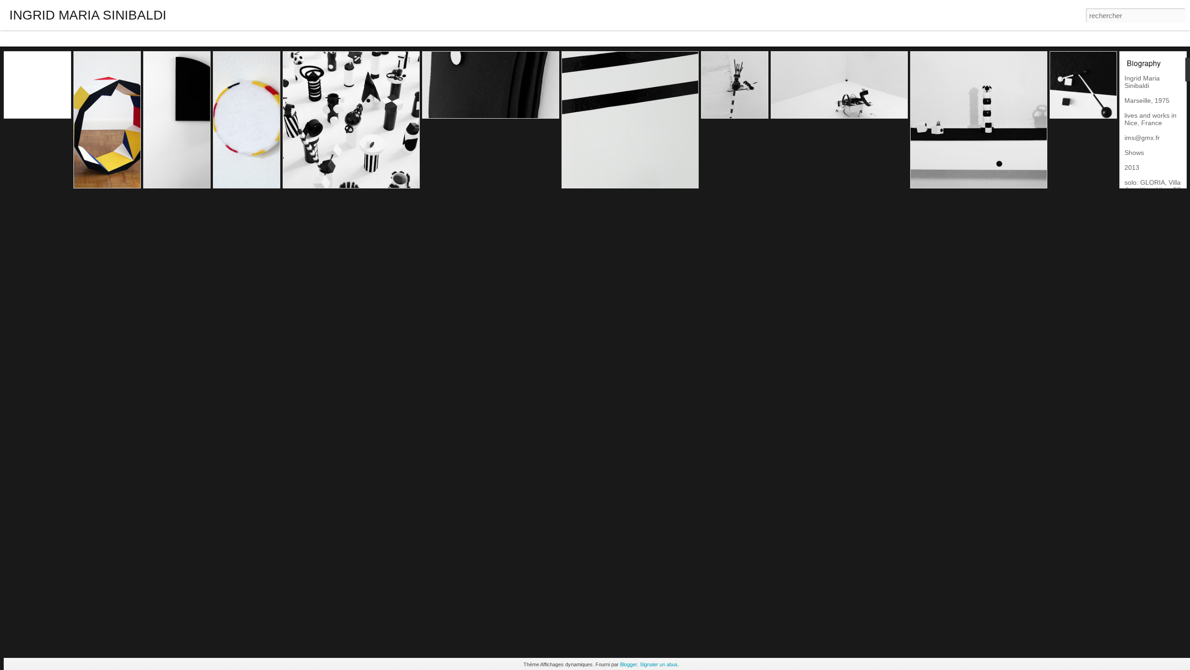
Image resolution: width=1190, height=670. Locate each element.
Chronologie (238, 38)
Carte (48, 38)
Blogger (628, 664)
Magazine (77, 38)
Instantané (198, 38)
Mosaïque (112, 38)
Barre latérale (155, 38)
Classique (19, 38)
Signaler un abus (659, 664)
